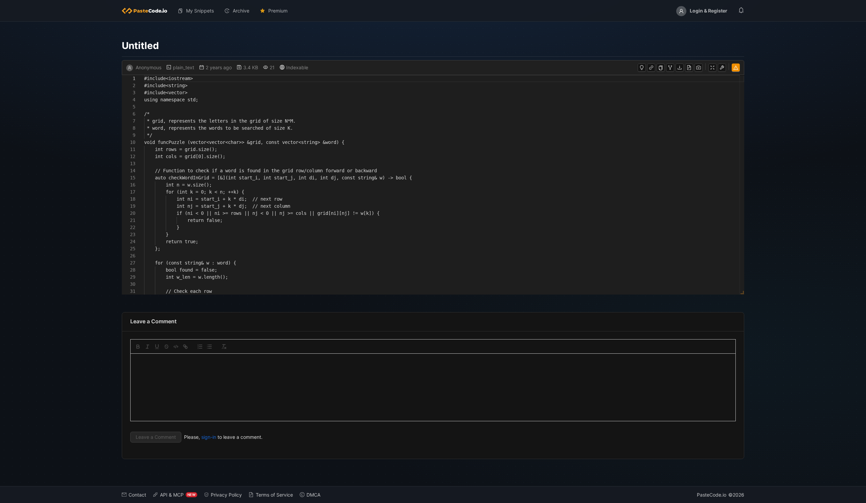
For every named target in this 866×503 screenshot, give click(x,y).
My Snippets (200, 11)
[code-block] (176, 347)
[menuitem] (147, 11)
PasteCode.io (711, 495)
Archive (241, 11)
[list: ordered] (200, 347)
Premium (278, 11)
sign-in (208, 437)
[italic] (147, 347)
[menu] (433, 11)
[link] (185, 347)
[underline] (157, 347)
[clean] (224, 347)
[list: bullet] (209, 347)
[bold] (138, 347)
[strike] (166, 347)
